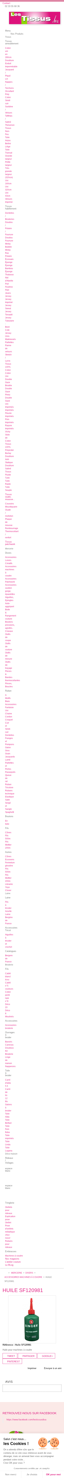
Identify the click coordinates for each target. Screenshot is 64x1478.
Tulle (7, 478)
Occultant (9, 91)
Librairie (9, 884)
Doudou (9, 237)
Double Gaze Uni (8, 401)
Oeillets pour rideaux (8, 1210)
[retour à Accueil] (5, 1273)
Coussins (9, 503)
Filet (7, 290)
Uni (6, 710)
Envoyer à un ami (52, 1368)
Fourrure (9, 241)
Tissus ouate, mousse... (10, 497)
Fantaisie (9, 707)
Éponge (8, 262)
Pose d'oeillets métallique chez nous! (10, 1231)
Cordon (8, 716)
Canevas (9, 1045)
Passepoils (10, 772)
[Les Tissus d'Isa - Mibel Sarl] (34, 18)
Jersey (8, 296)
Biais (7, 701)
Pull (7, 284)
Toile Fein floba (7, 1129)
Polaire (8, 256)
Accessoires (10, 704)
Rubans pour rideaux (8, 1244)
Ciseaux (9, 631)
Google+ (47, 1356)
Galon (8, 747)
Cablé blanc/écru (8, 976)
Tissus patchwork (10, 542)
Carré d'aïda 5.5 (8, 1083)
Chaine (8, 713)
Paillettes (9, 342)
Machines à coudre (14, 1256)
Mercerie (16, 1273)
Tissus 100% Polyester (9, 447)
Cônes (8, 832)
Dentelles (9, 735)
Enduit (8, 63)
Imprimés (9, 407)
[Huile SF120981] (32, 1319)
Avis (9, 1381)
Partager (28, 1356)
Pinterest (13, 1361)
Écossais (9, 259)
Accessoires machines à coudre (23, 1277)
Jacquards (10, 757)
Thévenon (10, 125)
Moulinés (9, 1016)
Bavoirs (8, 1042)
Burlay (8, 453)
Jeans (8, 293)
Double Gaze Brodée (8, 382)
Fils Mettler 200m (8, 845)
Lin (6, 79)
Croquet (9, 720)
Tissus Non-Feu (8, 131)
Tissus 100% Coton (8, 367)
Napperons (10, 1066)
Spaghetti (9, 812)
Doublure (9, 60)
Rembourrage (11, 528)
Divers (29, 1273)
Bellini (8, 143)
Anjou (8, 140)
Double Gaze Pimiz (8, 391)
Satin (7, 800)
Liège (7, 146)
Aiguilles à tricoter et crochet (9, 940)
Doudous (9, 1048)
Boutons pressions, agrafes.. (10, 625)
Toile (7, 137)
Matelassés (10, 339)
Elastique (9, 797)
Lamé (7, 760)
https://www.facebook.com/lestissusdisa (26, 1419)
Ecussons (9, 859)
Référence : (8, 1345)
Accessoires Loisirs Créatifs (10, 560)
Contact (6, 3)
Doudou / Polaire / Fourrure (9, 228)
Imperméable (11, 66)
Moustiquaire (11, 507)
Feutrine (9, 287)
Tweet (10, 1356)
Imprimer (32, 1368)
